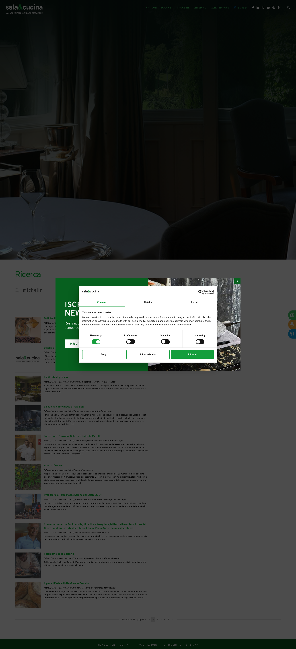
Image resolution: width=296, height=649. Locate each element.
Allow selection (148, 354)
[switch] (130, 341)
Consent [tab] (101, 302)
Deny (104, 354)
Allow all (192, 354)
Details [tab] (148, 302)
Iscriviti (75, 344)
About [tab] (194, 302)
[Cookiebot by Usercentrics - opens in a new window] (200, 292)
